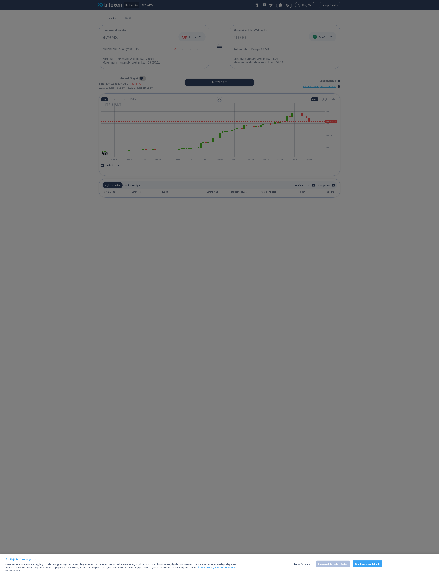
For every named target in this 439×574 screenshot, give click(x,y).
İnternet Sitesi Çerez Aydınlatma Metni (217, 567)
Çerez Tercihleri (302, 563)
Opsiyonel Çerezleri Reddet (333, 563)
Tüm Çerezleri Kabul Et (367, 563)
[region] (219, 564)
